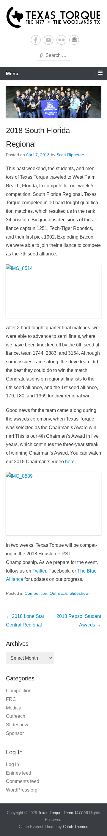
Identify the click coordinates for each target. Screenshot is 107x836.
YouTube (49, 40)
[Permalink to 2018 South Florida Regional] (53, 102)
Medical (14, 707)
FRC (11, 699)
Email (74, 40)
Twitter (39, 570)
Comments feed (22, 781)
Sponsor (15, 733)
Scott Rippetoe (70, 154)
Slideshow (79, 593)
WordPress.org (21, 789)
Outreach (58, 593)
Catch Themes (75, 826)
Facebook (36, 40)
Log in (12, 764)
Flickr (61, 40)
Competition (36, 593)
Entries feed (18, 773)
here (70, 461)
